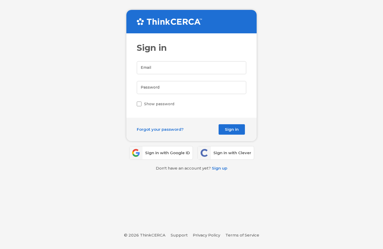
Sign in (232, 129)
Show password (159, 104)
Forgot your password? (160, 129)
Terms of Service (242, 235)
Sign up (219, 168)
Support (179, 235)
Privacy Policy (206, 235)
